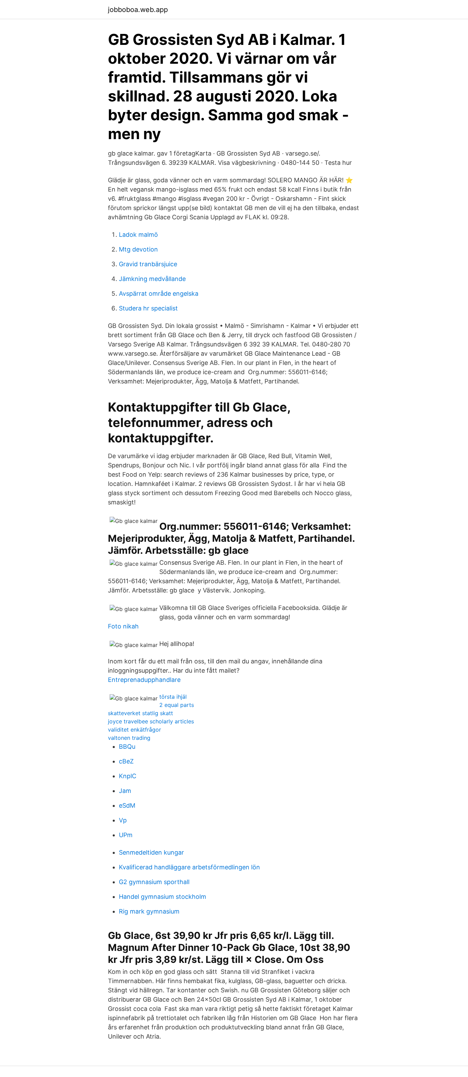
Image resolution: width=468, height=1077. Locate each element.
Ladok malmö (138, 234)
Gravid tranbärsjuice (148, 264)
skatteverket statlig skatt (140, 713)
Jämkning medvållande (152, 278)
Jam (125, 790)
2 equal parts (176, 704)
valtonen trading (129, 737)
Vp (123, 820)
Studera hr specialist (148, 308)
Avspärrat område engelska (158, 293)
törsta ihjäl (173, 696)
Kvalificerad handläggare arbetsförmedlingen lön (189, 867)
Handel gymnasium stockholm (162, 896)
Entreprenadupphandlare (144, 679)
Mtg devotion (138, 249)
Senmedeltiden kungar (151, 852)
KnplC (127, 776)
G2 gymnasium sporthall (154, 881)
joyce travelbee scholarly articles (151, 721)
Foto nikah (123, 626)
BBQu (127, 746)
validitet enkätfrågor (134, 729)
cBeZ (126, 761)
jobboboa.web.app (138, 9)
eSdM (127, 805)
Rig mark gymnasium (149, 911)
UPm (126, 835)
